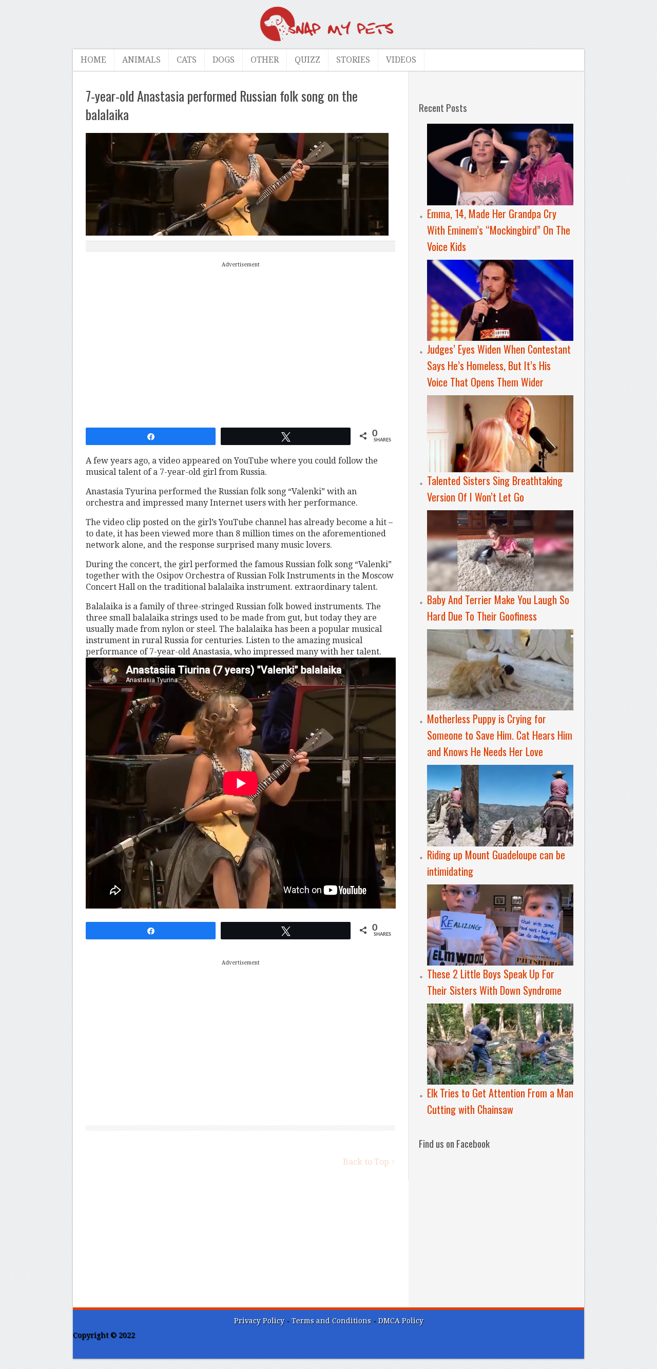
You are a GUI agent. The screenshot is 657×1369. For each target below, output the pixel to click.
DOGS (223, 60)
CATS (187, 60)
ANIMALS (141, 60)
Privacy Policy (259, 1321)
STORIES (353, 60)
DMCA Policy (400, 1321)
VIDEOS (401, 60)
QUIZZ (307, 60)
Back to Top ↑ (369, 1162)
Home (93, 60)
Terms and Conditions (332, 1321)
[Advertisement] (240, 342)
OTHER (264, 60)
